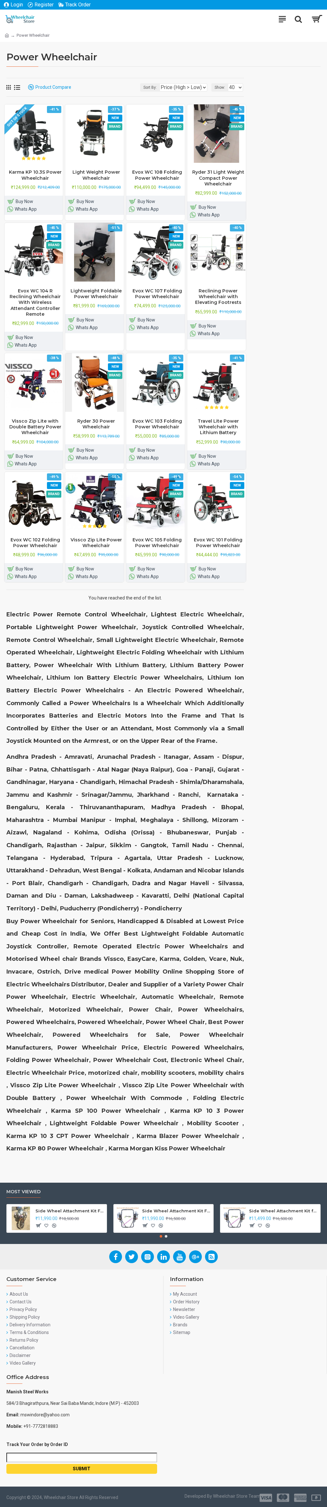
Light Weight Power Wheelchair (96, 175)
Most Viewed (23, 1191)
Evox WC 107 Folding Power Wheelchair (157, 293)
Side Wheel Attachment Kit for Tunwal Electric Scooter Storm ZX (283, 1210)
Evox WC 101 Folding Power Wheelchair (218, 542)
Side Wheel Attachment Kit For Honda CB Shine (69, 1210)
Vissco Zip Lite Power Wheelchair (96, 542)
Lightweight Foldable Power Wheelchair (96, 293)
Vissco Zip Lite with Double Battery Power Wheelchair (35, 426)
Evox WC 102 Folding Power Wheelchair (35, 542)
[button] (161, 1236)
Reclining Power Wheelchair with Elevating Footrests (218, 296)
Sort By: (150, 87)
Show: (220, 87)
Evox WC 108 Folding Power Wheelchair (157, 175)
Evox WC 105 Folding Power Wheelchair (157, 542)
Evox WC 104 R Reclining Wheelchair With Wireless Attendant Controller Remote (35, 302)
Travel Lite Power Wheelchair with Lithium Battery (218, 426)
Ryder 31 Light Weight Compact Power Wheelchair (218, 177)
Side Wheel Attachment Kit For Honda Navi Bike (176, 1210)
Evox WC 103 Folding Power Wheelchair (157, 424)
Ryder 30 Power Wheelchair (96, 424)
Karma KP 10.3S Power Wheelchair (35, 175)
